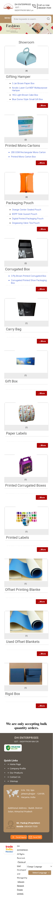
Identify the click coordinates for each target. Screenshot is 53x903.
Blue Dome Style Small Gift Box (27, 99)
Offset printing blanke (22, 590)
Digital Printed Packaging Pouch (27, 218)
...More (42, 105)
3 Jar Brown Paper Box (23, 83)
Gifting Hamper (18, 77)
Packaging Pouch (20, 203)
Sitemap (14, 781)
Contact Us (15, 777)
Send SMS (37, 837)
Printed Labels (17, 537)
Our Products (16, 772)
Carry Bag (13, 329)
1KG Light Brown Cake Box (25, 95)
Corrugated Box (17, 269)
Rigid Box (12, 694)
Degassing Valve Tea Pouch (26, 223)
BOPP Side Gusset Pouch (24, 214)
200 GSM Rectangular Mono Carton (28, 152)
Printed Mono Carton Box (23, 156)
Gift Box (11, 381)
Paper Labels (16, 433)
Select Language (40, 872)
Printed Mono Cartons (22, 146)
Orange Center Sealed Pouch (26, 209)
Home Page (15, 764)
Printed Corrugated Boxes (25, 485)
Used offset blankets (22, 642)
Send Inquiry (21, 837)
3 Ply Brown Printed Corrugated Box (28, 276)
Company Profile (18, 768)
